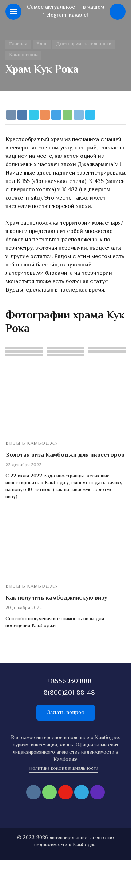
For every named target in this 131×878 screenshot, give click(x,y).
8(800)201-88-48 (69, 693)
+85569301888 (69, 681)
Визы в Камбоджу (31, 443)
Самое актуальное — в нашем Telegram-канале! (65, 11)
